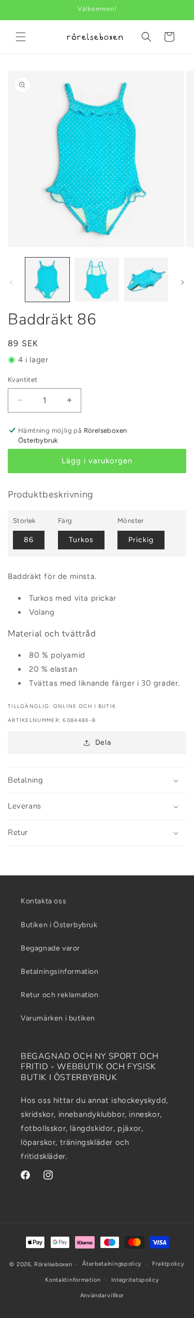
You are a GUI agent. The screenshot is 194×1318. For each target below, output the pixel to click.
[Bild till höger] (182, 282)
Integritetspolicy (135, 1280)
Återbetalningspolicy (112, 1263)
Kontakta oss (43, 901)
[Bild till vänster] (11, 282)
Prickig (141, 539)
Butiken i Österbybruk (59, 924)
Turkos (81, 539)
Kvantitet (23, 380)
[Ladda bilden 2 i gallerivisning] (96, 280)
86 (29, 539)
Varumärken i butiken (58, 1018)
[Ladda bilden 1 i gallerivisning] (47, 280)
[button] (20, 36)
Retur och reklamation (60, 994)
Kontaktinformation (73, 1280)
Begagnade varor (50, 948)
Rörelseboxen (53, 1264)
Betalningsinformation (60, 971)
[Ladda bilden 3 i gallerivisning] (146, 280)
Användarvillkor (102, 1295)
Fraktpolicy (168, 1263)
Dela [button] (103, 742)
